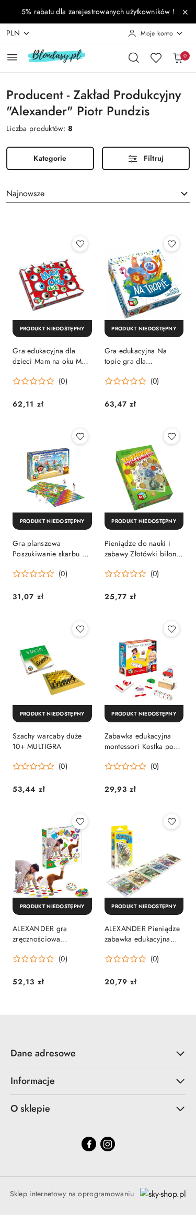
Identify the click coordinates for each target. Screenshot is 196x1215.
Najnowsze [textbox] (25, 193)
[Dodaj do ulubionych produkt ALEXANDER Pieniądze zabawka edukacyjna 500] (171, 821)
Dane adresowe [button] (43, 1053)
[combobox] (98, 193)
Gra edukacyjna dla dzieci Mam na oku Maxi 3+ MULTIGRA (52, 356)
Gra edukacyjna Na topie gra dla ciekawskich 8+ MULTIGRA (136, 356)
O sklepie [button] (30, 1108)
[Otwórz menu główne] (12, 57)
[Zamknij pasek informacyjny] (185, 12)
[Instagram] (107, 1144)
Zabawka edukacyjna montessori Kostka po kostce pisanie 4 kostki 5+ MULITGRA (141, 741)
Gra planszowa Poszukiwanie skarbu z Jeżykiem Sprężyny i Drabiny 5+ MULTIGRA (49, 548)
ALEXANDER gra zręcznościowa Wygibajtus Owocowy (48, 933)
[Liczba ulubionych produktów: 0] (156, 57)
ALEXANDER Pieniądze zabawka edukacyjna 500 (142, 933)
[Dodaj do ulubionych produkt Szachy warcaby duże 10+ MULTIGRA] (80, 629)
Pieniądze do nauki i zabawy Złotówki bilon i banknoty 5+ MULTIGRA (143, 548)
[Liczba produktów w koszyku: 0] (177, 57)
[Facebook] (89, 1144)
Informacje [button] (32, 1081)
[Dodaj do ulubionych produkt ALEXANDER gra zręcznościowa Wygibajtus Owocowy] (80, 821)
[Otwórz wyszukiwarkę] (134, 57)
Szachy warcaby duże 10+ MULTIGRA (47, 741)
